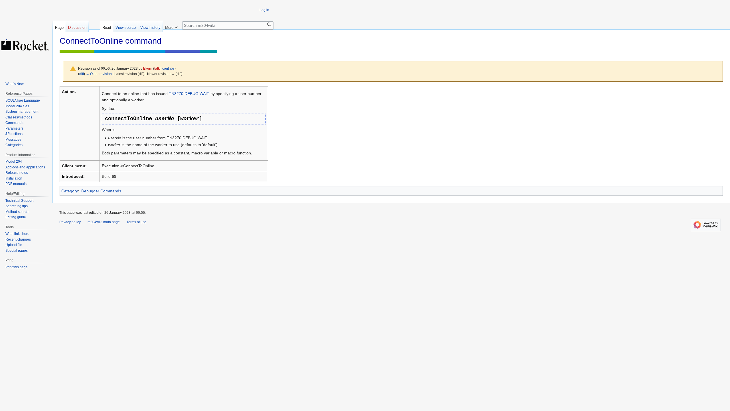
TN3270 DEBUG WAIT (189, 93)
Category (69, 191)
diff (81, 74)
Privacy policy (70, 222)
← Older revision (99, 74)
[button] (171, 26)
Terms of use (136, 222)
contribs (168, 68)
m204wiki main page (104, 222)
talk (157, 68)
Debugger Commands (101, 191)
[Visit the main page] (25, 44)
